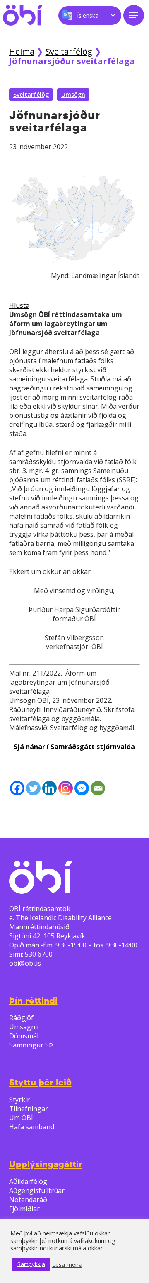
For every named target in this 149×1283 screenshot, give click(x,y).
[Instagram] (65, 788)
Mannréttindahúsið (39, 926)
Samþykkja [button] (31, 1264)
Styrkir (19, 1099)
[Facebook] (17, 788)
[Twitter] (33, 788)
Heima (21, 51)
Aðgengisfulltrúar (37, 1190)
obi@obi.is (25, 963)
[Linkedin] (49, 788)
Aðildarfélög (28, 1181)
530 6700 (39, 954)
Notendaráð (28, 1199)
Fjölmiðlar (24, 1208)
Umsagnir (24, 1026)
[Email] (98, 788)
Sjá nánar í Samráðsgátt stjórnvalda (74, 746)
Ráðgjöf (21, 1017)
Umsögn (73, 94)
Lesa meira (67, 1264)
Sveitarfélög (69, 51)
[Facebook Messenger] (81, 788)
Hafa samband (31, 1126)
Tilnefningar (28, 1108)
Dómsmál (23, 1035)
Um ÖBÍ (21, 1117)
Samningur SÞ (31, 1045)
